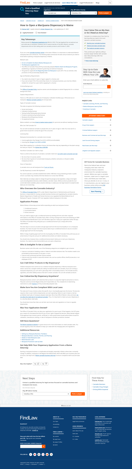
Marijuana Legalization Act (39, 42)
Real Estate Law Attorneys (89, 145)
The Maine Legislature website (29, 324)
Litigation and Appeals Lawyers (91, 151)
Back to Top (67, 405)
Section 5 (34, 284)
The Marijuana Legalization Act (30, 65)
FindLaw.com (98, 421)
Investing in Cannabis (89, 109)
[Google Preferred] (51, 454)
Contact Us (56, 427)
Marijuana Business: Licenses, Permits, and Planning (37, 336)
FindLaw (22, 20)
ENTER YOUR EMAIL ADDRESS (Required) (30, 443)
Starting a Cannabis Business (52, 20)
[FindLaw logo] (25, 3)
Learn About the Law (77, 430)
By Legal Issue (56, 439)
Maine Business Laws (28, 339)
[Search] (110, 2)
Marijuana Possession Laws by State (32, 341)
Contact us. (35, 430)
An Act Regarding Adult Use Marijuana (45, 71)
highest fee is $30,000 (41, 147)
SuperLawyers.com (100, 427)
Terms (21, 464)
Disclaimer (34, 464)
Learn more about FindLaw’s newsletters (93, 92)
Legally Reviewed (27, 33)
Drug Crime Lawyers (88, 125)
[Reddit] (47, 454)
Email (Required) (87, 83)
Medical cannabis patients (34, 100)
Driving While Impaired (100, 389)
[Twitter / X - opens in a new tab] (38, 454)
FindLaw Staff (25, 29)
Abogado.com (98, 434)
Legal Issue (47, 10)
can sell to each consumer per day (67, 154)
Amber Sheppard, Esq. (47, 29)
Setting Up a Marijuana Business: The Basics (34, 334)
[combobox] (57, 13)
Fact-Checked (42, 33)
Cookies (41, 464)
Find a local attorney (91, 61)
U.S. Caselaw (75, 436)
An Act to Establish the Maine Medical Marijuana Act (37, 63)
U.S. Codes (75, 439)
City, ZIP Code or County (78, 10)
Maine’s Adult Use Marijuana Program (66, 67)
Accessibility (56, 424)
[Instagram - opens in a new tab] (43, 454)
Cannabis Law (41, 20)
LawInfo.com (98, 440)
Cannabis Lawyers (87, 120)
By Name (55, 445)
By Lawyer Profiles (57, 442)
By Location (56, 436)
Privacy (27, 464)
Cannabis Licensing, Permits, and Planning (95, 104)
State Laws (75, 433)
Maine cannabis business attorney (45, 355)
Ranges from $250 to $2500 (38, 142)
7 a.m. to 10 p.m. (49, 167)
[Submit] (109, 86)
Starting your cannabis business (96, 43)
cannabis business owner (37, 52)
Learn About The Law (30, 20)
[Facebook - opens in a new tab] (30, 454)
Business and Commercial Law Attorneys (94, 135)
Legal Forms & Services (78, 421)
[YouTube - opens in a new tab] (34, 454)
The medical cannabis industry (95, 48)
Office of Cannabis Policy (30, 89)
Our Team (55, 421)
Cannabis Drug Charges (100, 387)
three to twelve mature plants (43, 122)
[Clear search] (68, 13)
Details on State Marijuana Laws (31, 338)
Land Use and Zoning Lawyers (91, 140)
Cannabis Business (99, 384)
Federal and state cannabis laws (96, 46)
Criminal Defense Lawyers (89, 130)
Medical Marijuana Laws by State (92, 106)
